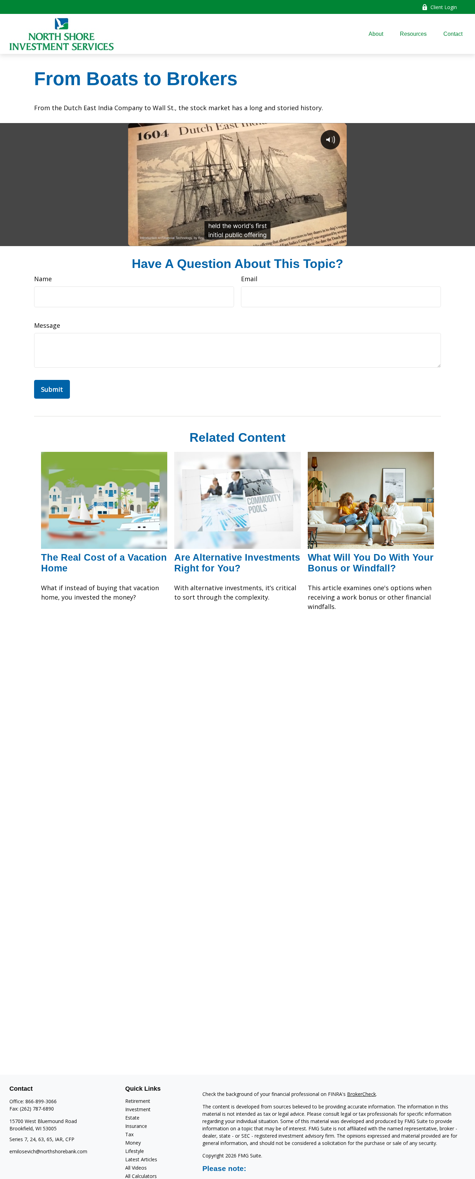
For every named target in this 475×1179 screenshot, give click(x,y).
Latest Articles (141, 1159)
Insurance (136, 1126)
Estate (132, 1117)
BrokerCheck (361, 1094)
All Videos (136, 1167)
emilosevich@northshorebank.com (48, 1151)
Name (43, 279)
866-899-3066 (41, 1101)
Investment (138, 1109)
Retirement (137, 1101)
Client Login (443, 7)
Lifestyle (134, 1151)
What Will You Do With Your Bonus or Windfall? (371, 563)
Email (249, 279)
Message (47, 325)
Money (133, 1142)
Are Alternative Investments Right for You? (237, 563)
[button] (375, 33)
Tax (129, 1134)
